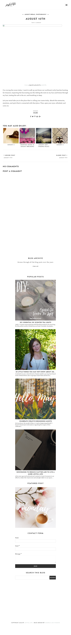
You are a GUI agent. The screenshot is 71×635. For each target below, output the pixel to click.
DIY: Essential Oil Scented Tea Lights (35, 322)
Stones (26, 85)
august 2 (60, 145)
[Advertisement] (35, 204)
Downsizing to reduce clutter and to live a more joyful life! (36, 473)
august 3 (10, 145)
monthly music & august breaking (27, 145)
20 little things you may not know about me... (35, 372)
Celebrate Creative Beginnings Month (35, 421)
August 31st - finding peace (43, 145)
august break (30, 14)
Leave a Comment (36, 22)
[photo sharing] (32, 26)
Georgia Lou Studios (52, 622)
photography (41, 14)
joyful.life (43, 85)
